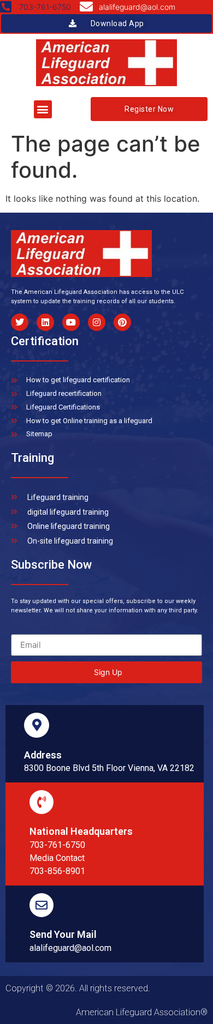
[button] (43, 109)
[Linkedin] (45, 322)
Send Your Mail (63, 934)
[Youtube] (71, 322)
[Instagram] (96, 322)
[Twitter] (19, 322)
